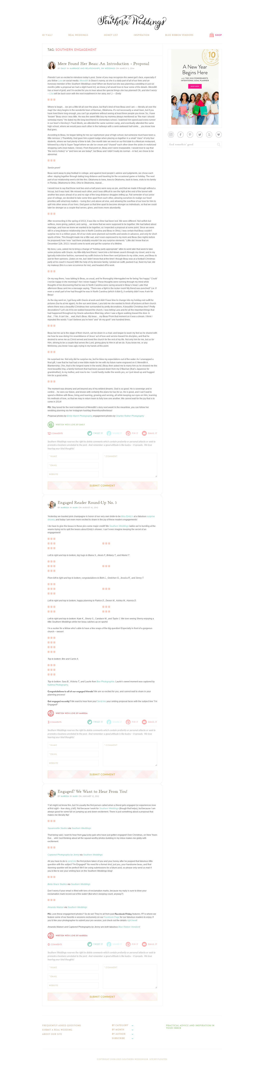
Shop (218, 35)
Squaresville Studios (58, 828)
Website (53, 474)
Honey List (111, 35)
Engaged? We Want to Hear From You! (92, 792)
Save (52, 640)
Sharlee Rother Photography (130, 416)
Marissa (65, 507)
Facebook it (55, 539)
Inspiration (141, 35)
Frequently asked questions (61, 1025)
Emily (63, 68)
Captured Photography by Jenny (63, 854)
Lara (60, 80)
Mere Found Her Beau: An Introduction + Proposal (103, 64)
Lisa (51, 93)
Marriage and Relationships (85, 68)
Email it (152, 433)
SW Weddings (108, 68)
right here (131, 920)
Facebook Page (111, 917)
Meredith (84, 80)
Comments (55, 433)
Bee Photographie (105, 681)
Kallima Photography (58, 685)
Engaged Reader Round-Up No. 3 (87, 503)
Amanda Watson (56, 907)
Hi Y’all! (47, 35)
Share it (117, 433)
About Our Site (52, 1034)
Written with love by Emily (70, 424)
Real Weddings (78, 35)
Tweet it (98, 433)
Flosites (162, 1059)
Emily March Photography (79, 416)
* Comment (110, 456)
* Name (53, 456)
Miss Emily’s (127, 516)
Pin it (135, 433)
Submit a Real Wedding (57, 1029)
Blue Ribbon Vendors (179, 35)
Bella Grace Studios (57, 884)
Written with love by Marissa (71, 713)
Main (75, 507)
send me (72, 861)
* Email (53, 465)
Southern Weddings (132, 22)
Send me (101, 701)
